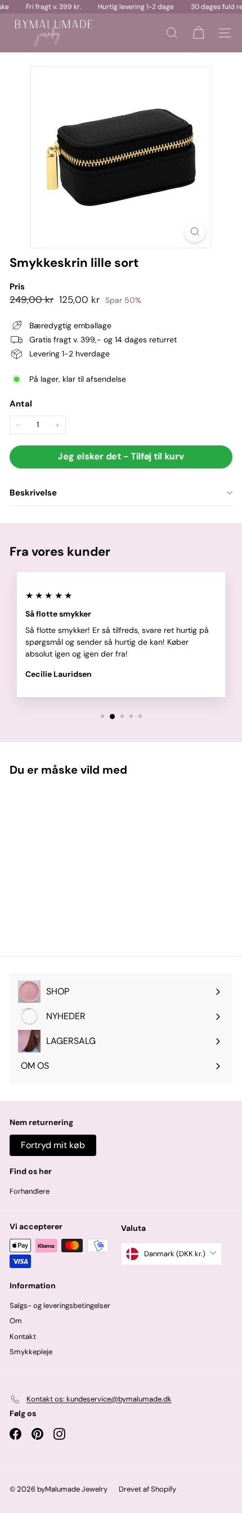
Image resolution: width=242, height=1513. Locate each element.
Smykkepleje (31, 1351)
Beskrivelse (33, 492)
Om (16, 1320)
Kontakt (23, 1336)
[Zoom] (195, 231)
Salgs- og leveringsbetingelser (60, 1305)
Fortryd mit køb (53, 1145)
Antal (21, 403)
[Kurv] (198, 33)
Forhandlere (30, 1191)
